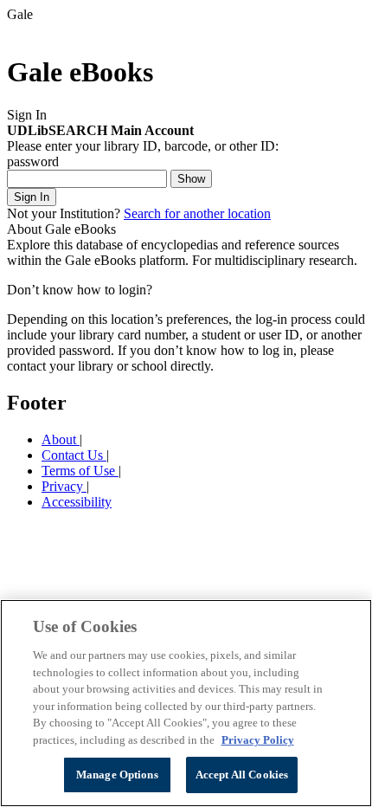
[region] (186, 703)
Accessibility (77, 501)
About (61, 439)
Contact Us (74, 455)
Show (191, 178)
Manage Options (117, 774)
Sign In (31, 196)
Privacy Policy (257, 739)
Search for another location (197, 213)
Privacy (64, 486)
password (33, 161)
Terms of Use (80, 470)
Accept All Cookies (242, 774)
